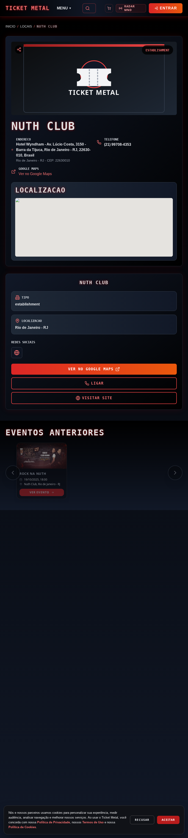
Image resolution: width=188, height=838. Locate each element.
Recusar (142, 820)
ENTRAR (168, 8)
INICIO (10, 26)
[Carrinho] (109, 8)
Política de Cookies (22, 827)
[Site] (16, 352)
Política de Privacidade (53, 822)
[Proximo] (175, 472)
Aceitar (168, 820)
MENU (64, 8)
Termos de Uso (93, 822)
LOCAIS (26, 26)
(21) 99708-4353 (117, 144)
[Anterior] (13, 472)
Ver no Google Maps (35, 174)
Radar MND (129, 8)
